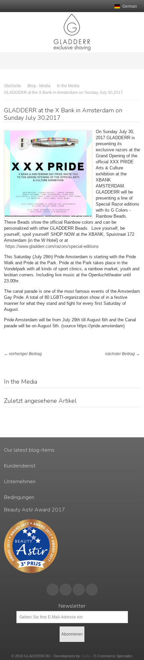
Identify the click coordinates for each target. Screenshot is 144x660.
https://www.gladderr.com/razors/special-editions (52, 246)
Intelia (85, 656)
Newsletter (72, 606)
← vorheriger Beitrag (23, 353)
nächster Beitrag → (122, 353)
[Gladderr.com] (72, 32)
